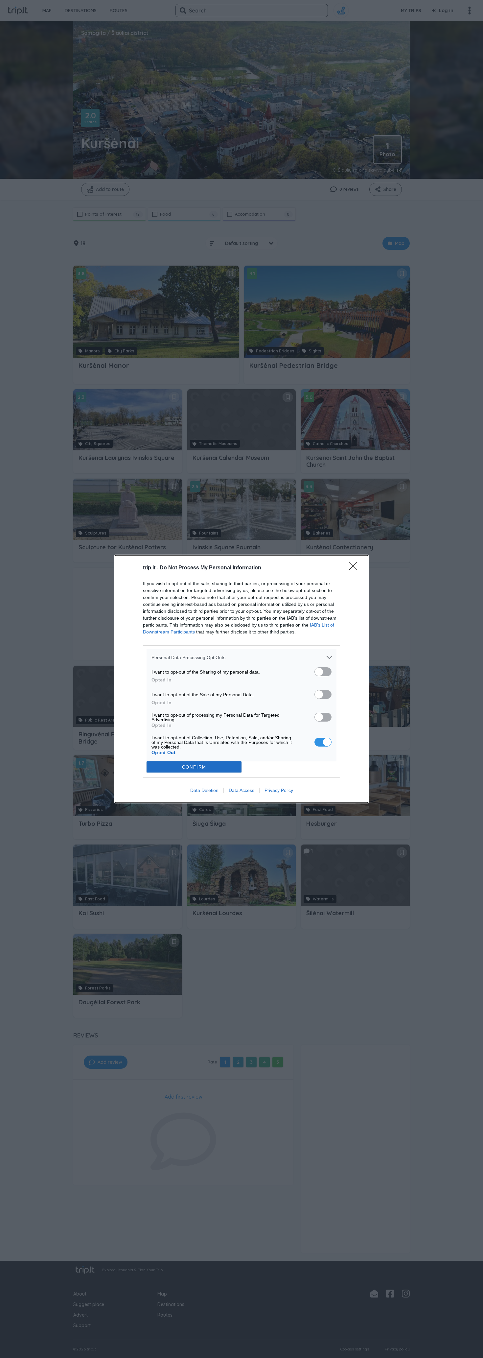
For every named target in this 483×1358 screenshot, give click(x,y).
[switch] (323, 671)
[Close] (355, 568)
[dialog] (241, 679)
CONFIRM (194, 767)
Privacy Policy (278, 790)
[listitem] (241, 657)
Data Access (241, 790)
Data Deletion (204, 790)
